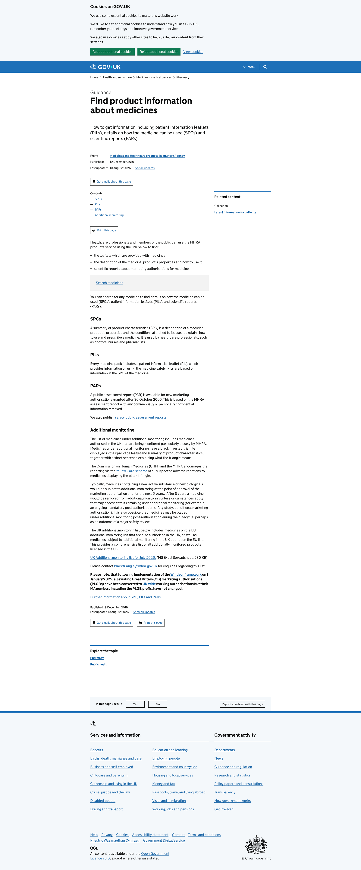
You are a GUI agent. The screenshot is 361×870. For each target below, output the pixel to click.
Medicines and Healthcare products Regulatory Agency (147, 156)
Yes (139, 704)
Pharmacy (182, 77)
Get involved (224, 809)
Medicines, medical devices (153, 77)
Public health (99, 664)
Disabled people (102, 800)
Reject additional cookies (159, 51)
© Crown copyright (256, 858)
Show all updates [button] (144, 612)
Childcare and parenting (108, 775)
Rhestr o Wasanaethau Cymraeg (115, 840)
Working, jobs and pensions (173, 809)
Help (94, 835)
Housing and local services (172, 775)
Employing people (166, 758)
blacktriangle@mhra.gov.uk (135, 566)
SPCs (98, 199)
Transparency (224, 792)
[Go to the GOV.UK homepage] (105, 66)
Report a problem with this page (242, 704)
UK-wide (149, 584)
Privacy (107, 835)
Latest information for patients (235, 212)
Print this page (106, 230)
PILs (97, 204)
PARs (98, 209)
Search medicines (109, 283)
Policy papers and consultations (238, 784)
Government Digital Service (164, 840)
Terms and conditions (204, 835)
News (218, 758)
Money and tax (163, 784)
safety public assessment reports (140, 417)
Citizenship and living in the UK (113, 784)
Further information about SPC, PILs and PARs (125, 597)
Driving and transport (106, 809)
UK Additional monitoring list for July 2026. (123, 557)
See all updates (145, 168)
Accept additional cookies (112, 51)
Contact (178, 835)
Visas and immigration (169, 800)
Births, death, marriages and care (116, 758)
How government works (232, 800)
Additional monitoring (109, 215)
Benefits (96, 750)
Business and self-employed (111, 767)
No (161, 704)
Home (94, 77)
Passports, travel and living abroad (179, 792)
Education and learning (170, 750)
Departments (224, 750)
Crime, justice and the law (110, 792)
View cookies (193, 51)
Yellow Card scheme (131, 471)
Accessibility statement (150, 835)
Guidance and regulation (233, 767)
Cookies (122, 835)
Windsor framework (186, 574)
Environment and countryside (174, 767)
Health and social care (117, 77)
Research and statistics (232, 775)
